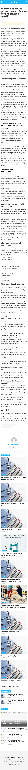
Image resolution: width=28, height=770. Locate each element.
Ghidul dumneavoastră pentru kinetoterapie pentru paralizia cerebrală (13, 606)
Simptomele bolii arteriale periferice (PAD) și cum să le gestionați (13, 478)
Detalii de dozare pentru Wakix (10, 631)
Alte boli (8, 6)
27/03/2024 (4, 481)
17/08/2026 (10, 737)
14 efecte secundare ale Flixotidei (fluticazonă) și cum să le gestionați (11, 722)
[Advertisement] (14, 23)
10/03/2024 (4, 633)
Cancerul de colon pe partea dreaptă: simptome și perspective (12, 554)
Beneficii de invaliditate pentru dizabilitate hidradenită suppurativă (16, 695)
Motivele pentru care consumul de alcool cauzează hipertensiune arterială (17, 729)
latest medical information (10, 424)
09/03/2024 (4, 657)
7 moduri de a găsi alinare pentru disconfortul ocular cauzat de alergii (11, 580)
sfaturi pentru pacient (6, 426)
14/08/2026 (10, 744)
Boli (5, 6)
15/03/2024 (4, 583)
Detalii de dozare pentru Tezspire (11, 680)
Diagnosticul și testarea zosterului (11, 529)
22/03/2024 (4, 531)
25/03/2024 (4, 507)
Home (2, 6)
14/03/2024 (15, 19)
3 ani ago (10, 697)
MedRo (14, 2)
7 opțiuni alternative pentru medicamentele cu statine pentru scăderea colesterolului (15, 742)
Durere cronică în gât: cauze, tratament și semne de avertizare (15, 735)
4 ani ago (10, 703)
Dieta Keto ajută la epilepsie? (9, 656)
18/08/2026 (10, 731)
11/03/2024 (4, 609)
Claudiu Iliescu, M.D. (6, 19)
